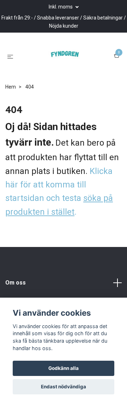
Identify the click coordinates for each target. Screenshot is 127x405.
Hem (10, 127)
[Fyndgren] (62, 76)
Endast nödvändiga (63, 386)
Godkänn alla (63, 368)
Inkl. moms (61, 7)
